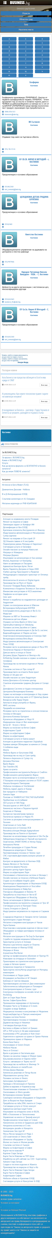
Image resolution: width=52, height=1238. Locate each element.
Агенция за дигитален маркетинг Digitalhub (23, 741)
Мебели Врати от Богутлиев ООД (18, 752)
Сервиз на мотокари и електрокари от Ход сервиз (25, 694)
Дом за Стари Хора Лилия (14, 997)
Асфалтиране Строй (12, 730)
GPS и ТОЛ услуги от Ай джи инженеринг (21, 1031)
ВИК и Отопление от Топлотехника (19, 1114)
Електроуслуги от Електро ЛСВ (17, 827)
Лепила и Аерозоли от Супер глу (18, 758)
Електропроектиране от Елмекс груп (19, 989)
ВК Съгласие (34, 121)
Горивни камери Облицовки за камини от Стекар (25, 744)
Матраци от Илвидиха (13, 552)
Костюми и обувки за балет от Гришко (20, 1028)
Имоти (6, 750)
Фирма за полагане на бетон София (19, 727)
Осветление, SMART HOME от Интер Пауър (22, 841)
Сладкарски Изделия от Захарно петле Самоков (25, 917)
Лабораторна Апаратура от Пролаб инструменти (25, 839)
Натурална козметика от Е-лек (17, 1125)
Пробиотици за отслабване (15, 800)
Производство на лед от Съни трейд (19, 755)
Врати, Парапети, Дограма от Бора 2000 (21, 569)
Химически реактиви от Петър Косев (19, 1072)
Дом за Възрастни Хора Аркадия (17, 1100)
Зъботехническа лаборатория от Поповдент (23, 986)
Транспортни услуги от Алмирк (17, 942)
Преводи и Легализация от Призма (19, 1083)
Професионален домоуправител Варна (20, 775)
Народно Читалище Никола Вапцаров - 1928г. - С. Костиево (34, 273)
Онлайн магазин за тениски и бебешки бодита (24, 878)
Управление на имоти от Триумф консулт (21, 1117)
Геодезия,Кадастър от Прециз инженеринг (22, 1014)
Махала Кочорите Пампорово (16, 783)
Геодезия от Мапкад (12, 811)
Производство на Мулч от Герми (17, 583)
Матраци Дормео (11, 555)
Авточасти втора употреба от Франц (19, 702)
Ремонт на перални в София (15, 521)
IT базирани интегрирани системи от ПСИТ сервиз (26, 780)
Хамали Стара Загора (12, 1161)
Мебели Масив (10, 1047)
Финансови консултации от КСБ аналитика (22, 591)
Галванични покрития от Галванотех (19, 967)
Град (26, 24)
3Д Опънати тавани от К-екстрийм (18, 541)
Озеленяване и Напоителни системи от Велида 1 (25, 875)
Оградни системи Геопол (14, 1017)
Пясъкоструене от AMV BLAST (16, 805)
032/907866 (9, 262)
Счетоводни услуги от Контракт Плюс (20, 905)
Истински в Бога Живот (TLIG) (15, 484)
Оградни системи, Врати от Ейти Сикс (20, 622)
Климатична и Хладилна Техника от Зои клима (24, 588)
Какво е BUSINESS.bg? (12, 460)
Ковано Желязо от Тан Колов (16, 864)
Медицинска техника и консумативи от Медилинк (25, 1011)
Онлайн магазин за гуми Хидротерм (19, 677)
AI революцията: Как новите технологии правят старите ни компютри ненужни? (25, 395)
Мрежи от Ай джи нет (13, 674)
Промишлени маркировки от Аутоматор (21, 1003)
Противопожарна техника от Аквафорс (20, 1019)
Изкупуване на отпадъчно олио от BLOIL (21, 1111)
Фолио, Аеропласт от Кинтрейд (17, 560)
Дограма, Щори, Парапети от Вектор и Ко (21, 655)
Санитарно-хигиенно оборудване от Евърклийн (24, 1097)
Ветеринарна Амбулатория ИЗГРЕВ (19, 608)
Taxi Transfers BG (10, 766)
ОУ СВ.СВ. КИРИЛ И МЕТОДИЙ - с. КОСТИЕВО (34, 160)
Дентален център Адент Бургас (17, 869)
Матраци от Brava (11, 950)
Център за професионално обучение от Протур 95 (26, 955)
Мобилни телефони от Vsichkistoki (18, 786)
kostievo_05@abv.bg (12, 302)
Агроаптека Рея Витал (13, 953)
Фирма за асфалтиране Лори (16, 872)
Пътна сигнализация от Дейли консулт (20, 900)
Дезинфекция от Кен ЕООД (15, 527)
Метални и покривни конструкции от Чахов (22, 922)
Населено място (26, 29)
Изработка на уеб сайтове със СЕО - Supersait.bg (25, 1159)
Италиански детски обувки (15, 619)
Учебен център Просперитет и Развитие (21, 572)
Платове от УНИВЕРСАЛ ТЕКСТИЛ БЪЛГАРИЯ (23, 797)
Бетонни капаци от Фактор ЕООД (18, 947)
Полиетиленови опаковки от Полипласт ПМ (23, 1089)
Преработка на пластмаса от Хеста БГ (20, 894)
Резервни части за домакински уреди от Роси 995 (25, 647)
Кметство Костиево (34, 234)
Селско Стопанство (11, 444)
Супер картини (9, 535)
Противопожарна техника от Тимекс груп (21, 853)
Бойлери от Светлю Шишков (16, 981)
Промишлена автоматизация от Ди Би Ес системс (25, 630)
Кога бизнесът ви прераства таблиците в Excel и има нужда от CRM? (24, 379)
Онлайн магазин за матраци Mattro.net (20, 549)
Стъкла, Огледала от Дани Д (15, 908)
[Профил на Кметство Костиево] (9, 240)
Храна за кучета (10, 769)
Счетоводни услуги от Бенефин (17, 546)
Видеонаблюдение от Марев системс (20, 633)
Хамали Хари (9, 794)
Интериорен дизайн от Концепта (18, 1128)
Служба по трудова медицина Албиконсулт (22, 939)
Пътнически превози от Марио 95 (18, 816)
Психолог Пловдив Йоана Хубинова (19, 585)
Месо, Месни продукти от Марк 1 (18, 1134)
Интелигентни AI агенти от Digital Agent (21, 580)
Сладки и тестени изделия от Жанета (20, 1164)
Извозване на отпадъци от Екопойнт (19, 958)
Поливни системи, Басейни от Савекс (20, 627)
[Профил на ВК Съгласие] (9, 127)
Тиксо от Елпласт (10, 1050)
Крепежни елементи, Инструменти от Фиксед (24, 530)
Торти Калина (9, 925)
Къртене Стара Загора (13, 1153)
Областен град (26, 19)
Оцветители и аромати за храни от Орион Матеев (25, 1036)
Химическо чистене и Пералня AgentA (20, 808)
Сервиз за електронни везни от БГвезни (21, 605)
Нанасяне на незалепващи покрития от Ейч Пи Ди (25, 836)
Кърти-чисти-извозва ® (13, 1150)
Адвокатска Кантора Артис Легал (18, 566)
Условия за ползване (10, 1202)
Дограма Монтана (11, 761)
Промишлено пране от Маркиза (17, 1039)
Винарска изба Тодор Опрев (15, 700)
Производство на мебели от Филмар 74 (21, 1064)
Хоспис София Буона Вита (14, 1000)
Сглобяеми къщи (10, 747)
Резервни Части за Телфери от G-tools (20, 1006)
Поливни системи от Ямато (15, 1078)
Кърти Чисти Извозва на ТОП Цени (18, 1156)
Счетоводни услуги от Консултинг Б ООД (21, 1181)
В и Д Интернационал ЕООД (14, 494)
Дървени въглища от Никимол (16, 1022)
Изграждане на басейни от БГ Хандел (20, 978)
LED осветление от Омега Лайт (17, 1136)
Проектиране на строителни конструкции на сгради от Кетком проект (23, 962)
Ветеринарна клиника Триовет (16, 1095)
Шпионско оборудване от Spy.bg (17, 1139)
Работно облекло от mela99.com (17, 1067)
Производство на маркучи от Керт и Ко (20, 1167)
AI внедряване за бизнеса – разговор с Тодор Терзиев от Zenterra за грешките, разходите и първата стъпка (25, 411)
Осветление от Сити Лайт (14, 825)
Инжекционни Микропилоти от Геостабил (22, 886)
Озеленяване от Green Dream (16, 1045)
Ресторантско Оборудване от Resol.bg (20, 897)
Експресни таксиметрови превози (18, 814)
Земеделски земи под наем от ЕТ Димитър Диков (25, 697)
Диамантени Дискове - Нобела (16, 489)
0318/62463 (9, 299)
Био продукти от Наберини (15, 791)
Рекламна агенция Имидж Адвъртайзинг (21, 830)
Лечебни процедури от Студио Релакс (20, 847)
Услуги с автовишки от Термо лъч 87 (19, 1061)
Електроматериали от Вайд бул (17, 889)
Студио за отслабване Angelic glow (19, 880)
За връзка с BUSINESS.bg (13, 457)
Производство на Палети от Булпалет (20, 833)
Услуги (5, 463)
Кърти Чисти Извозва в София (16, 1173)
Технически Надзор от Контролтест (19, 649)
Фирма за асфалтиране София (16, 733)
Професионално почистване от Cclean (20, 1120)
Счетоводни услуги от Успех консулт (19, 1106)
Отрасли (26, 13)
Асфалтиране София (12, 1175)
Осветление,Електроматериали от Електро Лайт (24, 636)
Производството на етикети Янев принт (21, 672)
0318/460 (8, 224)
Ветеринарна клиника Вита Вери (18, 638)
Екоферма (34, 82)
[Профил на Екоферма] (9, 88)
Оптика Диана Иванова (13, 1070)
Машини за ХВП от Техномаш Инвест (20, 616)
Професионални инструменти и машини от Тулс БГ (26, 903)
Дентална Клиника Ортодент (16, 716)
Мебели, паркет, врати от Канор (17, 789)
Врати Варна (8, 763)
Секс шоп (7, 597)
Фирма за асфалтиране (13, 736)
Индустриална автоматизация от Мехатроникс (24, 533)
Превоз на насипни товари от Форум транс (22, 1056)
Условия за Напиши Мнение (13, 1210)
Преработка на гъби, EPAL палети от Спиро (22, 1103)
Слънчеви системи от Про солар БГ (19, 669)
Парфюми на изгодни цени (15, 594)
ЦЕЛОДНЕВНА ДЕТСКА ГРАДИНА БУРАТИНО (34, 198)
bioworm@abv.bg (11, 114)
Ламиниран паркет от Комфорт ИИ (18, 524)
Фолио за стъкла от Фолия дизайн (18, 1142)
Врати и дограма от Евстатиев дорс (19, 1053)
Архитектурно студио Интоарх (17, 919)
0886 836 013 (9, 111)
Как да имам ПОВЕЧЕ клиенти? (16, 471)
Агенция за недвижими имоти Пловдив (20, 519)
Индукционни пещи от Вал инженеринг (21, 722)
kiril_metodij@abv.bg (12, 189)
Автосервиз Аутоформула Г (15, 1081)
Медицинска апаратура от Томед (17, 850)
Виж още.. (44, 385)
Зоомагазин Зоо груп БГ (14, 1131)
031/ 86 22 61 (9, 149)
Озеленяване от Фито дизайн (16, 1092)
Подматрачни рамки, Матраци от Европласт (22, 544)
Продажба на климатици (14, 708)
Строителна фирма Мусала (15, 866)
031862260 (8, 186)
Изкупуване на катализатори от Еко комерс (22, 558)
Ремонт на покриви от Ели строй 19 (19, 538)
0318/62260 (9, 337)
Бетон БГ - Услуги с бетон (14, 725)
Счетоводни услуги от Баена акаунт (19, 738)
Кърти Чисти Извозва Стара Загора (18, 1170)
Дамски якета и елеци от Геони (17, 652)
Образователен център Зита (15, 1075)
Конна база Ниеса (11, 1042)
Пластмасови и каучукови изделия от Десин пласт (25, 928)
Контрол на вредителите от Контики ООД (21, 861)
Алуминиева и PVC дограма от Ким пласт (21, 1033)
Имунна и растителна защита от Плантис (21, 944)
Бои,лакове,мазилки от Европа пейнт (19, 1058)
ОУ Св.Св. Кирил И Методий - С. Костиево (34, 310)
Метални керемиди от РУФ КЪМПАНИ (19, 503)
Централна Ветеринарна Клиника (18, 691)
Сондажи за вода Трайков (14, 1008)
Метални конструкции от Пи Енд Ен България (23, 936)
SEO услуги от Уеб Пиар (14, 802)
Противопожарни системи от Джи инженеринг (24, 983)
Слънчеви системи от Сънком (16, 1145)
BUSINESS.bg (6, 1195)
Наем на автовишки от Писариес (17, 563)
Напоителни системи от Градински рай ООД (23, 1122)
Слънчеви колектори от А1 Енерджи (18, 498)
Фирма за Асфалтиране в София (17, 1147)
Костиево (6, 432)
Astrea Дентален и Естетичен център (19, 680)
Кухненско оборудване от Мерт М (18, 719)
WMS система (9, 705)
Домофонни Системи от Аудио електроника (23, 688)
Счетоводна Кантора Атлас (15, 1025)
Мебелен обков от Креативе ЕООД (18, 1178)
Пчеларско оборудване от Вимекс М (19, 891)
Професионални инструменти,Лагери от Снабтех (25, 772)
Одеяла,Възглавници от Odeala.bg (18, 624)
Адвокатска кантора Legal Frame (17, 1109)
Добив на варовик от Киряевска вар (19, 1086)
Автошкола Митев (11, 844)
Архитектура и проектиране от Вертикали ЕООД (25, 883)
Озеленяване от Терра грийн (16, 975)
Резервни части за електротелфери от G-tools (23, 777)
